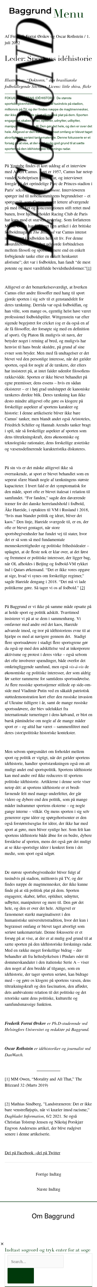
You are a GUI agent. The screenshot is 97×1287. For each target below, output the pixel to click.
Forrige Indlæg (48, 1174)
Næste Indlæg (48, 1189)
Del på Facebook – (21, 1152)
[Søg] (21, 1275)
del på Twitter (48, 1152)
